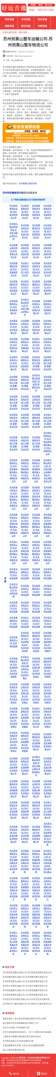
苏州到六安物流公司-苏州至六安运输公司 (36, 345)
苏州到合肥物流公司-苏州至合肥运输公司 (25, 287)
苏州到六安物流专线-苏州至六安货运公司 (25, 269)
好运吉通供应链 (10, 32)
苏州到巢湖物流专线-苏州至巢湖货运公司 (13, 269)
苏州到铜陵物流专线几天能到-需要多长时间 (13, 402)
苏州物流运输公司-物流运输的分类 (18, 1041)
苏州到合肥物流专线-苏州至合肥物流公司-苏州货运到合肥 (25, 642)
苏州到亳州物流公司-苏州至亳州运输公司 (48, 345)
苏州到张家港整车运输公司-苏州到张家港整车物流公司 (27, 972)
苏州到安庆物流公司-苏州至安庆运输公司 (13, 327)
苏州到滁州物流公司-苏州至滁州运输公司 (36, 327)
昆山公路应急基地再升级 (14, 1050)
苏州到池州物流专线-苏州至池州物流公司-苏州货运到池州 (13, 742)
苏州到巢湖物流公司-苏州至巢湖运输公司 (25, 345)
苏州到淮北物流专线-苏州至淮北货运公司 (25, 231)
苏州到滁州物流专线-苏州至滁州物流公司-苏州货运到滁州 (36, 693)
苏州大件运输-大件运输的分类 (16, 1027)
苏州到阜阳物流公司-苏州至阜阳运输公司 (48, 327)
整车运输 (23, 32)
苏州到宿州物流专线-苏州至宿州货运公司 (48, 251)
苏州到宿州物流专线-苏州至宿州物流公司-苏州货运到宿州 (13, 717)
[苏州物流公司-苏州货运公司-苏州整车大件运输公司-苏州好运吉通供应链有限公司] (13, 8)
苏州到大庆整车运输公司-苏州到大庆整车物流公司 (25, 986)
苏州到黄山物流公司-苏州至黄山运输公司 (25, 327)
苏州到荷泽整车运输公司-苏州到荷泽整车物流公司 (25, 981)
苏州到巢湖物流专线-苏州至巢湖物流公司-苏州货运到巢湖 (25, 717)
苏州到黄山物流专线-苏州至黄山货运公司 (13, 251)
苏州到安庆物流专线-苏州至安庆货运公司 (48, 231)
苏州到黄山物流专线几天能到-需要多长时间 (36, 402)
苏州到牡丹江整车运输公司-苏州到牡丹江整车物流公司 (27, 1004)
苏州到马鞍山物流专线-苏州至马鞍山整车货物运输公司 (36, 766)
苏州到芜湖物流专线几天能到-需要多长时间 (48, 363)
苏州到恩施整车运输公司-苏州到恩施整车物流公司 (25, 990)
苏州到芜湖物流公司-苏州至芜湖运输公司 (36, 287)
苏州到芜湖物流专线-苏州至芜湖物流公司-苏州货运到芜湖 (36, 642)
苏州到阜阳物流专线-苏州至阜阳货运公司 (36, 251)
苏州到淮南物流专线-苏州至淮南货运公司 (48, 212)
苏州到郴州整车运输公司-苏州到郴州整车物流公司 (25, 977)
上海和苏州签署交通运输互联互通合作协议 (22, 1036)
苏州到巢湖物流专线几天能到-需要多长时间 (36, 421)
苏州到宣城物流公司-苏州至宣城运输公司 (25, 363)
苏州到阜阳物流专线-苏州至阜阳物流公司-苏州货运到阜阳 (48, 693)
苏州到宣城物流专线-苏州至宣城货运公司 (13, 287)
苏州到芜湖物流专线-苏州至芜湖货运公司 (25, 212)
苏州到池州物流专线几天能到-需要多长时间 (25, 443)
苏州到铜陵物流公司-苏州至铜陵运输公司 (48, 307)
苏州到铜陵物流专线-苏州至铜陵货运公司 (36, 231)
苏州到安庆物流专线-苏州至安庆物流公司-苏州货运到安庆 (13, 693)
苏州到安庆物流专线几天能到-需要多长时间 (25, 402)
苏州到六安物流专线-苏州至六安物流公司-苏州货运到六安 (36, 717)
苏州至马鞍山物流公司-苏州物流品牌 (13, 590)
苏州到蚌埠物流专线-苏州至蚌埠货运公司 (36, 212)
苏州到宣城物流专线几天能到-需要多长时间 (36, 443)
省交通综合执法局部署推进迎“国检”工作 (20, 1023)
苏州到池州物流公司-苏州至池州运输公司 (13, 363)
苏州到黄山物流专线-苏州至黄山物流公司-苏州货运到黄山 (25, 693)
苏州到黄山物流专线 (28, 183)
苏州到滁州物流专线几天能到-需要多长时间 (48, 402)
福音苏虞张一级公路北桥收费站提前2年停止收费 (24, 1018)
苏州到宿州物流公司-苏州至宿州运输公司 (13, 345)
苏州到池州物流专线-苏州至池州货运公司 (48, 269)
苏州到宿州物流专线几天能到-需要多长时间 (25, 421)
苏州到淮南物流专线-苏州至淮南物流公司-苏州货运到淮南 (13, 667)
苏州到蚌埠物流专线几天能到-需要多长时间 (13, 383)
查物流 (44, 1074)
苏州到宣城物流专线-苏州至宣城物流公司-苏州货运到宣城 (25, 742)
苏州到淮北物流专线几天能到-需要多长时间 (48, 383)
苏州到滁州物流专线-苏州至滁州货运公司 (25, 251)
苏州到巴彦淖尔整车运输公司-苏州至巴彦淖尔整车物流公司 (29, 999)
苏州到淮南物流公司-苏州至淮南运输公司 (13, 307)
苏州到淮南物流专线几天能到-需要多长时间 (25, 383)
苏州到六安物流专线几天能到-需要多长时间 (48, 421)
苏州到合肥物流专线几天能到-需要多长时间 (36, 363)
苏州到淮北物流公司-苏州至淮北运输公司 (36, 307)
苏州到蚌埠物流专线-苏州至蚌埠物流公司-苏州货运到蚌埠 (48, 642)
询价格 (16, 1074)
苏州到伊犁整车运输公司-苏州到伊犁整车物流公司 (25, 995)
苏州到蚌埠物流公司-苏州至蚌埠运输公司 (48, 287)
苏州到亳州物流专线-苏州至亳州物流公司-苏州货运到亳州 (48, 717)
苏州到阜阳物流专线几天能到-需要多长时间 (13, 421)
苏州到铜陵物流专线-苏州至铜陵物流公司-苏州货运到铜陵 (48, 667)
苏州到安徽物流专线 (13, 193)
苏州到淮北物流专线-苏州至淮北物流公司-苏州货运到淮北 (36, 667)
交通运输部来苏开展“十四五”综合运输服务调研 (23, 1045)
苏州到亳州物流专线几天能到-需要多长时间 (13, 443)
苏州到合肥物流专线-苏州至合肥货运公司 (13, 212)
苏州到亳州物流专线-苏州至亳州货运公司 (36, 269)
